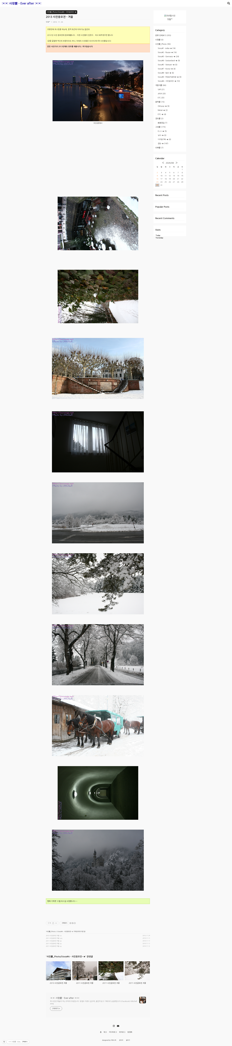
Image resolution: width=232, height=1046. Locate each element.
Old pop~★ (163, 106)
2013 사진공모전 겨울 (52, 935)
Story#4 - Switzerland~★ (169, 60)
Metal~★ (163, 110)
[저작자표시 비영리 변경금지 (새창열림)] (72, 923)
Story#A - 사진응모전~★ (169, 81)
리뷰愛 (159, 148)
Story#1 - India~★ (166, 48)
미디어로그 (113, 1032)
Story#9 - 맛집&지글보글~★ (169, 77)
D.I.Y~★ (162, 131)
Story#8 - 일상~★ (166, 73)
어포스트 (113, 1040)
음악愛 (159, 102)
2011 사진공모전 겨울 (52, 938)
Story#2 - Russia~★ (167, 52)
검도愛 (159, 118)
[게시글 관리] (56, 923)
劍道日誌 (162, 123)
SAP (161, 89)
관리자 (121, 1040)
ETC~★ (162, 114)
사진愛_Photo (163, 44)
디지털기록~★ (164, 139)
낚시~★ (162, 135)
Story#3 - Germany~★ (168, 56)
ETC (161, 98)
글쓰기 (128, 1040)
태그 (105, 1032)
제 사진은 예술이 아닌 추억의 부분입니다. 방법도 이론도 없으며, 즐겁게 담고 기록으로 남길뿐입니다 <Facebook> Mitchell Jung (93, 1002)
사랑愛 (159, 40)
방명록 (129, 1032)
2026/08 (170, 163)
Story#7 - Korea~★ (166, 69)
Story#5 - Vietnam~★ (167, 65)
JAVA (162, 93)
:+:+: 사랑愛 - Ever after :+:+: (21, 3)
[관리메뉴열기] (4, 1042)
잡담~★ (163, 143)
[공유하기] (53, 923)
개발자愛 (160, 85)
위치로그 (122, 1032)
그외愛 (160, 127)
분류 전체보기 (163, 35)
